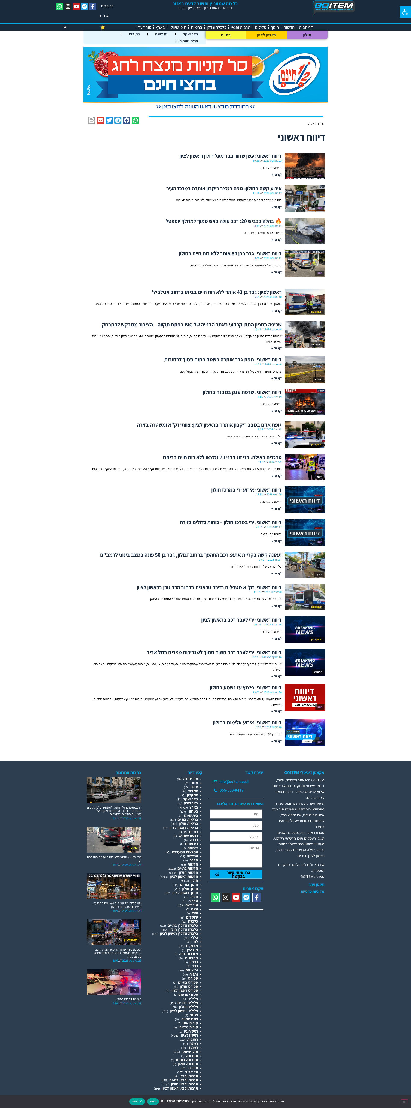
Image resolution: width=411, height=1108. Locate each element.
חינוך (275, 27)
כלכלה (193, 921)
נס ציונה (161, 34)
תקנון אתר (316, 884)
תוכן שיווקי (177, 27)
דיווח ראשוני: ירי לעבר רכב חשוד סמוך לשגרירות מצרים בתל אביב (214, 652)
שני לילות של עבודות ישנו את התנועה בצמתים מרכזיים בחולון (117, 905)
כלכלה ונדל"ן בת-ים (183, 925)
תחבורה (192, 1055)
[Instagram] (68, 6)
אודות (104, 15)
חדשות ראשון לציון (184, 876)
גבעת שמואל (188, 835)
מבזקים (192, 945)
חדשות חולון (188, 872)
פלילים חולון (188, 1006)
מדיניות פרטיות (312, 891)
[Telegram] (84, 6)
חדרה (193, 860)
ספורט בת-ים (188, 982)
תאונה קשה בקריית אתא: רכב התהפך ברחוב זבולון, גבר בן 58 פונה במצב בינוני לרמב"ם (191, 554)
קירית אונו (190, 1023)
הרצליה (192, 856)
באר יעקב (190, 34)
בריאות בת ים (187, 819)
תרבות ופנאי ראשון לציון (180, 1088)
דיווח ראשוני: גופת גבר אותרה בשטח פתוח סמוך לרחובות (223, 359)
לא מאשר (137, 1101)
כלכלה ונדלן (216, 27)
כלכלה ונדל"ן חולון (183, 929)
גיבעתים (191, 843)
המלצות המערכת (185, 851)
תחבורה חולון (188, 1063)
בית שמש (191, 815)
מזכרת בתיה (188, 953)
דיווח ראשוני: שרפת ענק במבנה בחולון (242, 391)
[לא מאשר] (404, 1101)
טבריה (193, 900)
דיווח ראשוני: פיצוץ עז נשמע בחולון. (245, 687)
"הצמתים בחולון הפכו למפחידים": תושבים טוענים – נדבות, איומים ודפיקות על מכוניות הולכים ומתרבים (114, 810)
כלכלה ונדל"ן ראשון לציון (179, 933)
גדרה (194, 839)
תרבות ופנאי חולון (184, 1084)
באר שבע (191, 803)
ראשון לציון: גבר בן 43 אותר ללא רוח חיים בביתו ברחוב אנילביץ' (217, 291)
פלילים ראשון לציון (184, 1010)
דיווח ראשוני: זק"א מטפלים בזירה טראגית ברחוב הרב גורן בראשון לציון (209, 587)
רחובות (134, 34)
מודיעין (192, 949)
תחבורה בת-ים (187, 1059)
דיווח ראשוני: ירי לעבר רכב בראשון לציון (241, 619)
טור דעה (144, 27)
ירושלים (192, 917)
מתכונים (191, 957)
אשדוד (193, 790)
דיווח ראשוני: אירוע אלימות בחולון (247, 722)
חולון (307, 35)
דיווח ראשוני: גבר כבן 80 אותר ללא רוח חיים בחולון (230, 253)
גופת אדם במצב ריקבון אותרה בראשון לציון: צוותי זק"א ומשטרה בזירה (209, 424)
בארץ (160, 27)
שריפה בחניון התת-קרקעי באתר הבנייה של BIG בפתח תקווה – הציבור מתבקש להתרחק (192, 324)
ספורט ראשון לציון (184, 990)
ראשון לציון (266, 35)
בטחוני (193, 811)
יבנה (194, 909)
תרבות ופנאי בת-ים (183, 1080)
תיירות (193, 1067)
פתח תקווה (189, 1018)
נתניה (193, 974)
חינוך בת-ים (189, 884)
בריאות (196, 27)
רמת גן (193, 1047)
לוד (195, 941)
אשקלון (192, 794)
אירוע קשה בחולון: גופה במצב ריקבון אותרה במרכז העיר (224, 188)
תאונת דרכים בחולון (128, 999)
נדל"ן (193, 961)
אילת (194, 786)
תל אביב (191, 1071)
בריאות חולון (188, 823)
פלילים (260, 27)
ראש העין (191, 1031)
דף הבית (107, 5)
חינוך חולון (190, 888)
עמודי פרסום (188, 994)
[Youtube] (76, 6)
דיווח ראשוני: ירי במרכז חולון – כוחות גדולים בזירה (231, 522)
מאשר (153, 1101)
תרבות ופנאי (240, 27)
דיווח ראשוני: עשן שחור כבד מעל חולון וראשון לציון (230, 155)
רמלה (193, 1043)
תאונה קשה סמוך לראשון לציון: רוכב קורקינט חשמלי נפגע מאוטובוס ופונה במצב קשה (117, 953)
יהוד (195, 913)
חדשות (289, 27)
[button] (405, 12)
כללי (194, 937)
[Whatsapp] (59, 6)
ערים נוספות (188, 40)
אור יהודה (190, 778)
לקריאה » (276, 175)
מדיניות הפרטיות (174, 1101)
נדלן (194, 966)
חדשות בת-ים (187, 868)
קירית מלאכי (188, 1027)
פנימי (194, 1014)
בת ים (226, 35)
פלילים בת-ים (187, 1002)
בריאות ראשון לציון (183, 827)
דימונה (193, 847)
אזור (194, 782)
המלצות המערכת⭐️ (116, 27)
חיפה (194, 896)
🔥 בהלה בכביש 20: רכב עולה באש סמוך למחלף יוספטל (224, 220)
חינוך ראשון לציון (185, 892)
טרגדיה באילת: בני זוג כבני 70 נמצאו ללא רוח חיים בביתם (222, 457)
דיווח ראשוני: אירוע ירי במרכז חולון (246, 489)
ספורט (193, 978)
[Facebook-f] (93, 6)
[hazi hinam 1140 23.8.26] (205, 109)
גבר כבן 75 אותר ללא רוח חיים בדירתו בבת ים (114, 859)
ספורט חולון (189, 986)
